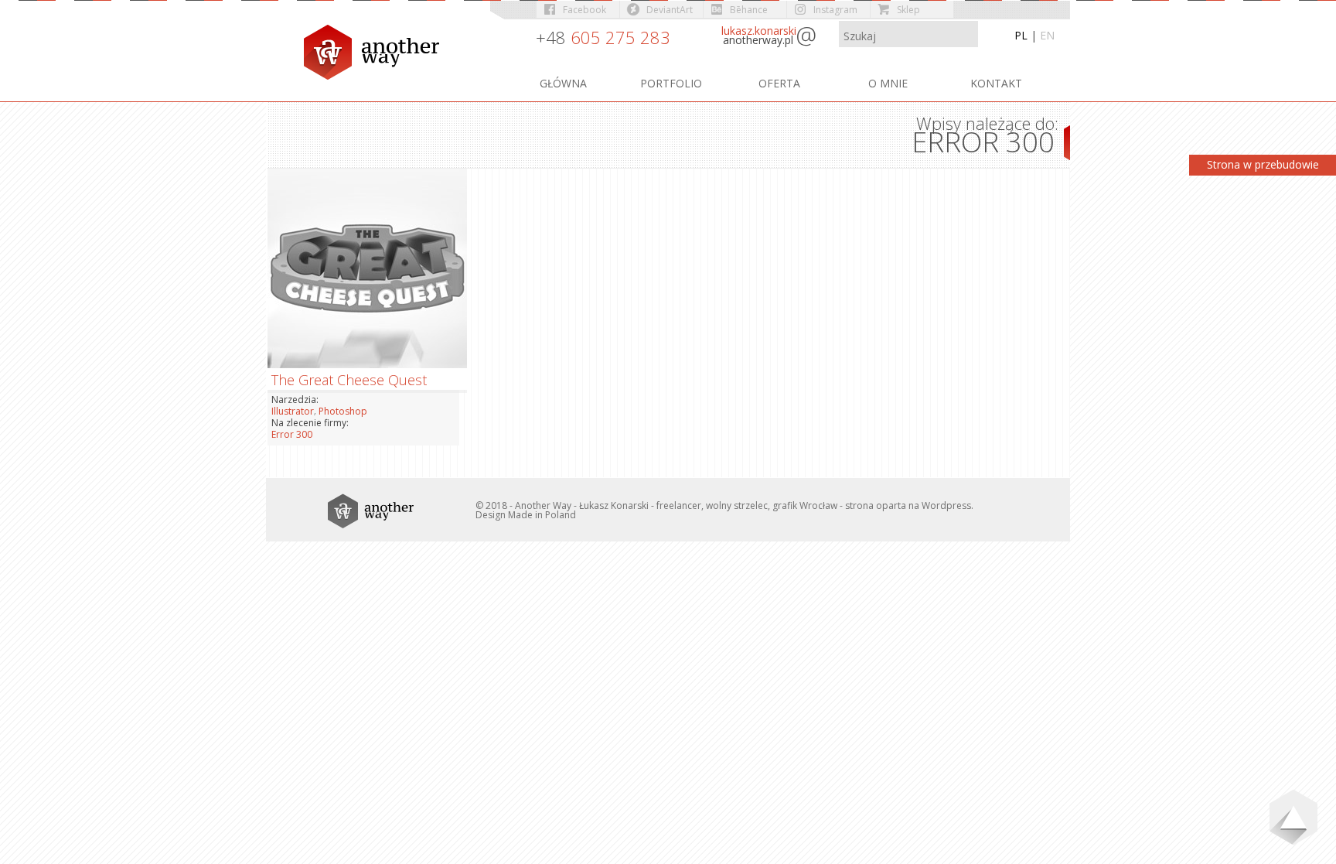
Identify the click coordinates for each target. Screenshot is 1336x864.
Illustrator (292, 411)
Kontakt (996, 83)
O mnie (888, 83)
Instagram (835, 9)
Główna (563, 83)
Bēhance (749, 9)
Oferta (779, 83)
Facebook (584, 9)
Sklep (908, 9)
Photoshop (343, 411)
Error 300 (291, 434)
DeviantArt (669, 9)
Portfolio (671, 83)
